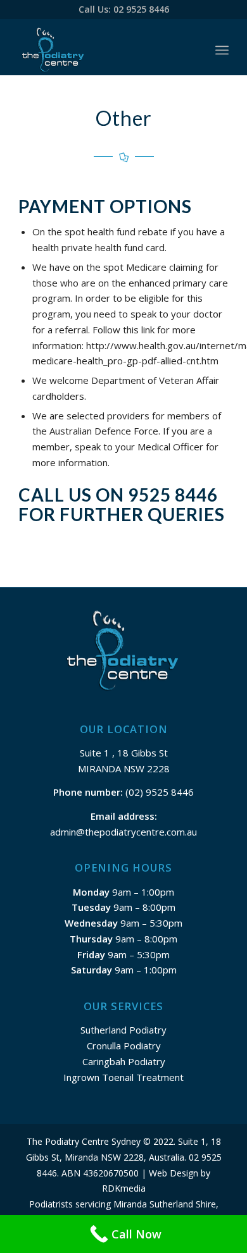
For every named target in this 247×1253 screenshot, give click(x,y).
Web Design (173, 1173)
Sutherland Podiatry (123, 1029)
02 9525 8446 (141, 9)
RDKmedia (124, 1188)
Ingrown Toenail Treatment (123, 1077)
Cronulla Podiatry (124, 1045)
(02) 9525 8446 (158, 792)
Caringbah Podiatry (123, 1061)
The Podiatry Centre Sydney (84, 1141)
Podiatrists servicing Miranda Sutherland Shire (122, 1204)
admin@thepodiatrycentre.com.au (123, 831)
